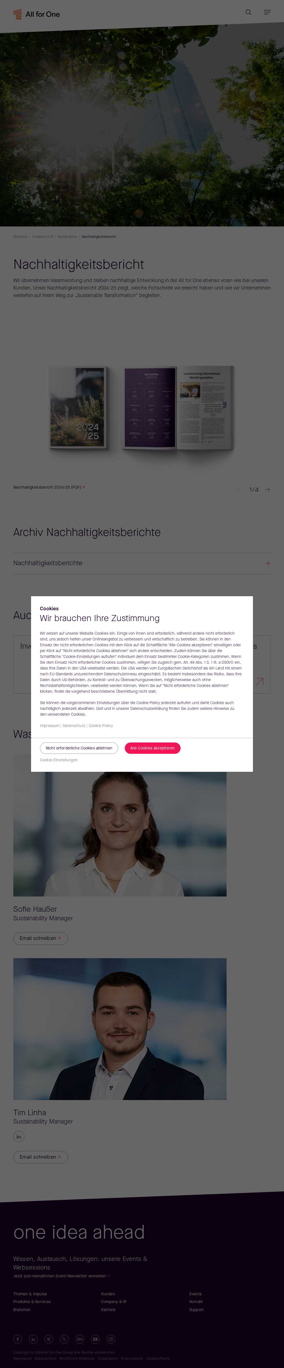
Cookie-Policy (101, 726)
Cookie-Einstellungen (59, 760)
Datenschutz (74, 726)
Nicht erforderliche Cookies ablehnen (79, 748)
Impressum (49, 726)
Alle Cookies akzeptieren (152, 748)
